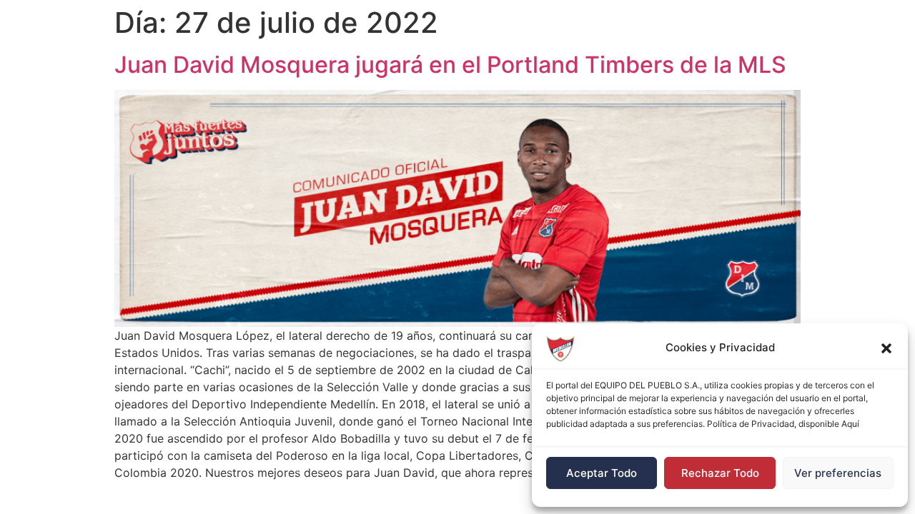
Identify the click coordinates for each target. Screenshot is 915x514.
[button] (886, 348)
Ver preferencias (837, 473)
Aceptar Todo (601, 473)
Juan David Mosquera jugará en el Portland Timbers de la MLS (450, 65)
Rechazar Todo (720, 473)
